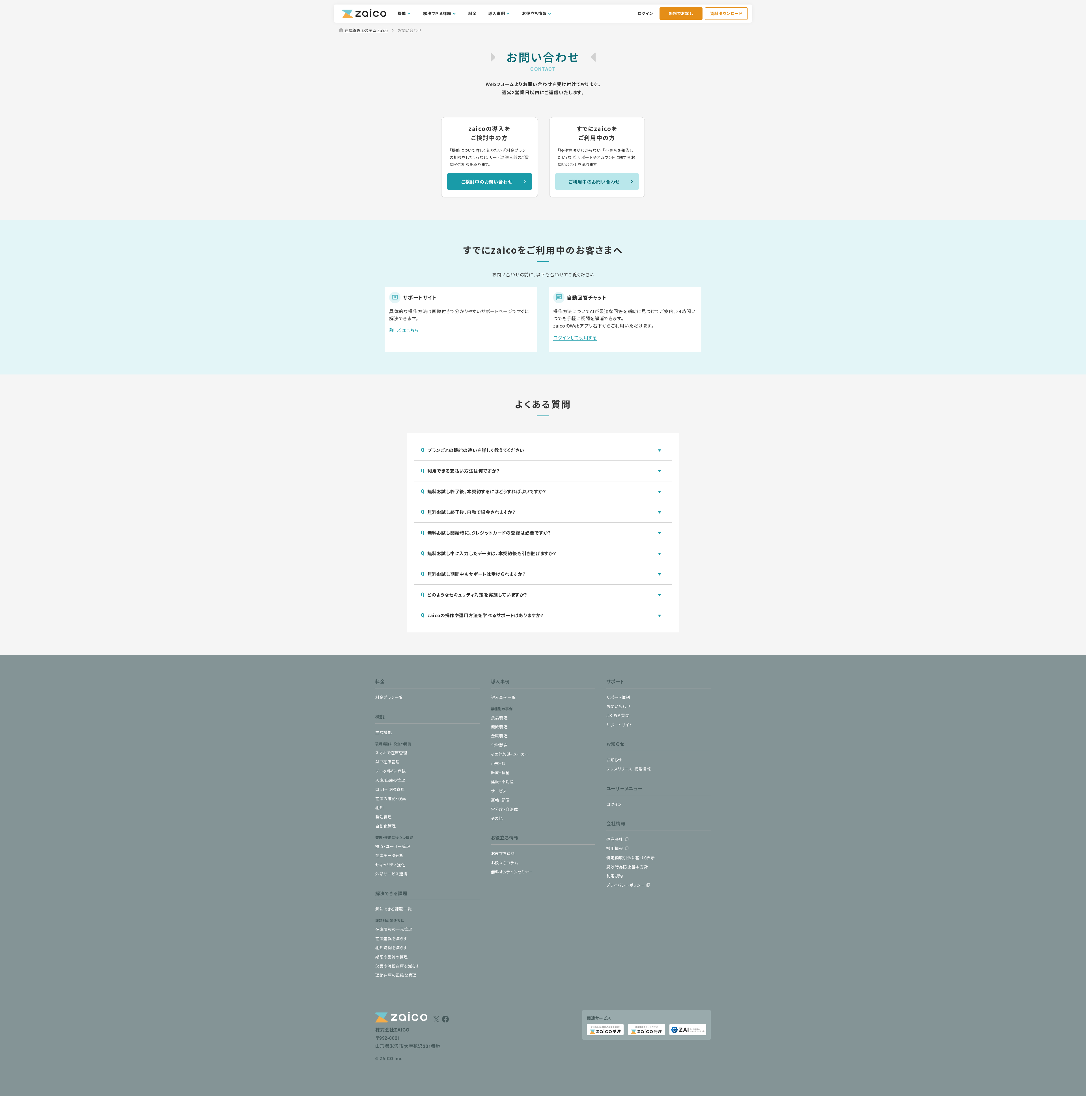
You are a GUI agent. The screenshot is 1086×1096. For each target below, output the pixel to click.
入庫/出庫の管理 (390, 780)
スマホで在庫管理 (391, 752)
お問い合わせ (618, 706)
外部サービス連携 (391, 874)
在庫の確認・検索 (390, 798)
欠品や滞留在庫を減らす (397, 966)
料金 (472, 13)
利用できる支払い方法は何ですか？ (463, 470)
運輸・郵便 (500, 800)
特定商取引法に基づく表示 (630, 857)
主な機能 (383, 732)
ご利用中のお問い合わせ (594, 181)
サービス (499, 791)
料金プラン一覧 (389, 697)
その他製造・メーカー (510, 754)
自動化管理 (385, 826)
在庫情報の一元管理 (393, 929)
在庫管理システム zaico (363, 30)
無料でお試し (681, 13)
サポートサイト (619, 724)
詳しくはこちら (404, 330)
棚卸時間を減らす (391, 947)
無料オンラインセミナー (512, 872)
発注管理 (383, 817)
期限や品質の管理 (391, 957)
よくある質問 (617, 715)
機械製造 (499, 726)
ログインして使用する (575, 337)
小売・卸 (498, 763)
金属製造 (499, 735)
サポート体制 (618, 697)
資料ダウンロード (726, 13)
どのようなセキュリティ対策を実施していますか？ (477, 594)
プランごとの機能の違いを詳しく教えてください (475, 450)
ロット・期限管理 (390, 789)
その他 (497, 818)
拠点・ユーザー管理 (392, 846)
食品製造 (499, 717)
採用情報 (614, 848)
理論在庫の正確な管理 (396, 975)
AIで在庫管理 (387, 762)
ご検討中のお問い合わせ (486, 181)
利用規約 (614, 875)
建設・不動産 (502, 781)
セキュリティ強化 (390, 864)
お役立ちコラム (504, 862)
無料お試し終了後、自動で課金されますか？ (471, 512)
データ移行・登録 (390, 771)
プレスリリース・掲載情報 (628, 769)
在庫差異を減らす (391, 938)
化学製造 (499, 745)
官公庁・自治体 (504, 809)
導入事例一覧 (503, 697)
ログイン (645, 13)
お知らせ (614, 760)
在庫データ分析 (389, 855)
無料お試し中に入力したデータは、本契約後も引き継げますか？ (492, 553)
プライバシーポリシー (625, 885)
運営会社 (614, 839)
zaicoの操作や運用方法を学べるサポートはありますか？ (485, 615)
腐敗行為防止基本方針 (627, 866)
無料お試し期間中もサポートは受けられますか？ (476, 573)
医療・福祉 (500, 772)
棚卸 (379, 807)
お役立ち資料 (503, 853)
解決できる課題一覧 (393, 909)
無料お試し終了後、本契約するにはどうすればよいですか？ (486, 491)
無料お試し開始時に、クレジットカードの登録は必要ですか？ (489, 532)
